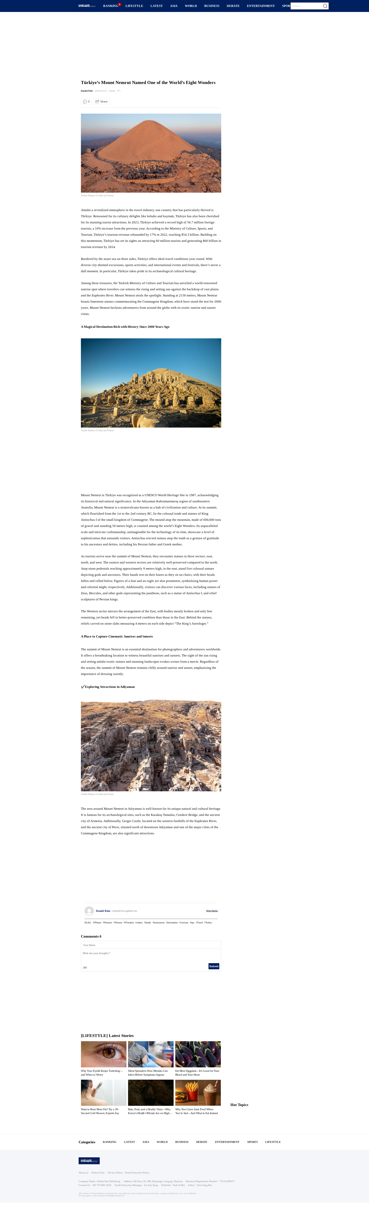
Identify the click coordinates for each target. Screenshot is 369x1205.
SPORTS (288, 5)
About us (83, 1172)
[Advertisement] (184, 45)
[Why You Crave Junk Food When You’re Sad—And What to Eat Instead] (198, 1098)
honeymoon (159, 922)
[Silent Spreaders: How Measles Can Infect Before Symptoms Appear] (151, 1059)
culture (139, 922)
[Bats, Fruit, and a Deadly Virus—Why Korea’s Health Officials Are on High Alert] (151, 1098)
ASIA (174, 5)
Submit (214, 966)
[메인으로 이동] (87, 6)
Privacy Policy (115, 1172)
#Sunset (118, 922)
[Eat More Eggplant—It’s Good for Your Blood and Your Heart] (198, 1059)
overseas (184, 922)
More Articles (212, 910)
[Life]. (88, 922)
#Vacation (129, 922)
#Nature (97, 922)
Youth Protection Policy (137, 1172)
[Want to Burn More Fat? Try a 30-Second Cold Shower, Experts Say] (103, 1098)
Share (104, 101)
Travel (200, 922)
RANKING (110, 5)
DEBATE (233, 5)
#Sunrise (108, 922)
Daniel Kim (87, 91)
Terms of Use (98, 1172)
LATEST (156, 5)
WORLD (191, 5)
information (172, 922)
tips (192, 922)
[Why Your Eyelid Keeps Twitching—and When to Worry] (103, 1059)
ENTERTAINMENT (261, 5)
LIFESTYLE (134, 5)
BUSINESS (211, 5)
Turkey (208, 922)
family (148, 922)
